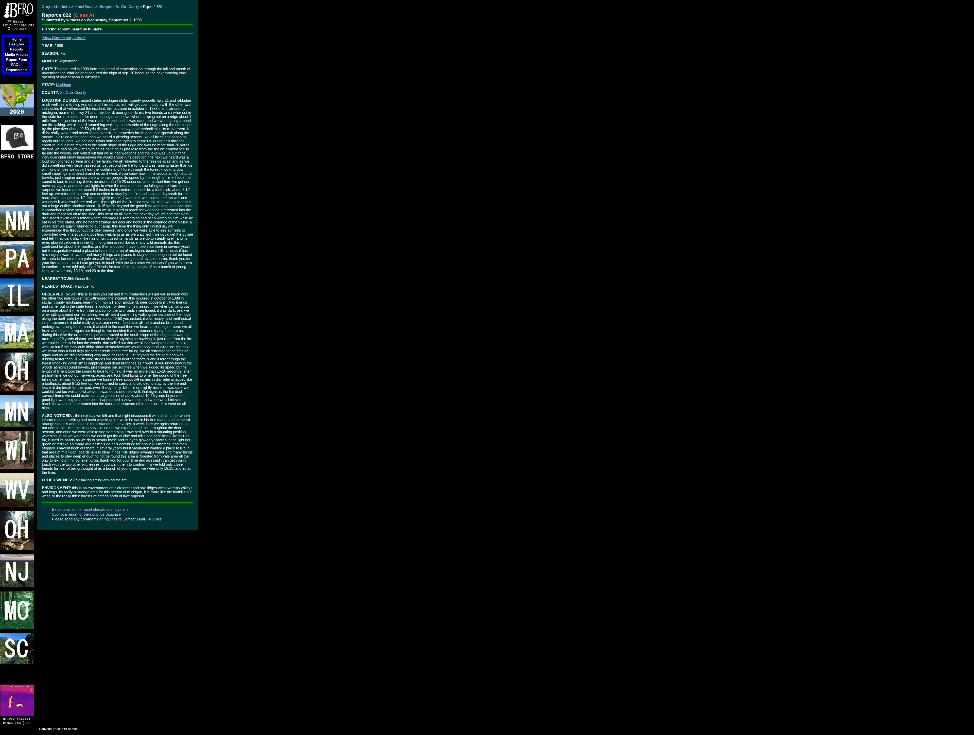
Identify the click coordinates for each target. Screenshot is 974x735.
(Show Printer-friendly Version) (64, 38)
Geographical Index (56, 7)
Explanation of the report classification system (90, 510)
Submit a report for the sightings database (86, 514)
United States (84, 7)
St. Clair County (127, 7)
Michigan (105, 7)
